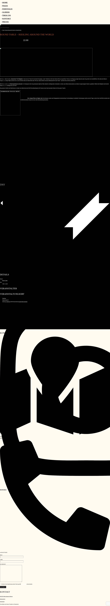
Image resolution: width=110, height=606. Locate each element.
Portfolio (7, 9)
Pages (5, 6)
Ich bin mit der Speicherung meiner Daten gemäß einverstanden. (16, 584)
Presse (5, 22)
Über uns (6, 15)
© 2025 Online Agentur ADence (6, 596)
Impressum (2, 601)
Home (5, 2)
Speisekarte (4, 85)
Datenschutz (23, 584)
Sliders (6, 12)
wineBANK (4, 82)
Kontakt (6, 18)
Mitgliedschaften (5, 83)
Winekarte (4, 87)
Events (3, 78)
